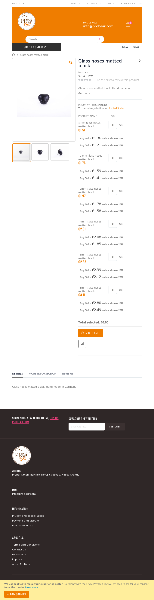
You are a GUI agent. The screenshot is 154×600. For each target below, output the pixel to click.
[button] (70, 65)
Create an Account (131, 3)
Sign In (110, 3)
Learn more (31, 587)
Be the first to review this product (118, 80)
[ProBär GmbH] (34, 21)
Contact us (19, 549)
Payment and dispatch (26, 520)
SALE (136, 47)
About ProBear (21, 564)
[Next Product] (140, 60)
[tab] (20, 374)
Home (13, 54)
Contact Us (93, 3)
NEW (125, 47)
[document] (77, 590)
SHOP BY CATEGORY (35, 47)
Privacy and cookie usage (28, 516)
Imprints (17, 559)
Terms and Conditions (26, 544)
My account (19, 554)
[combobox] (64, 39)
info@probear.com (24, 494)
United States (116, 108)
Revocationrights (22, 525)
